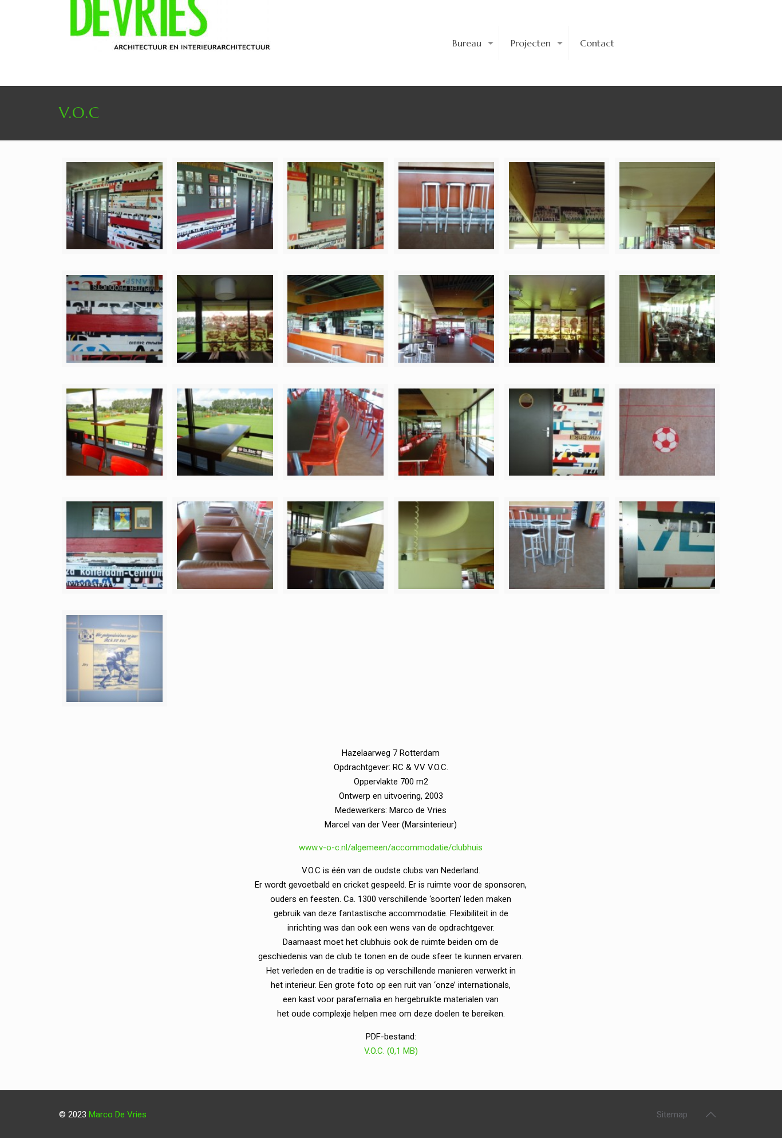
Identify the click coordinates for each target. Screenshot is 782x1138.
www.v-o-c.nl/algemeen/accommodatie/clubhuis (391, 847)
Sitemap (672, 1114)
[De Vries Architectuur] (170, 34)
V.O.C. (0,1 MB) (391, 1051)
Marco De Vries (118, 1114)
